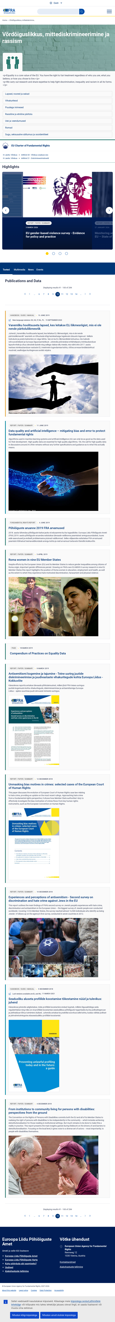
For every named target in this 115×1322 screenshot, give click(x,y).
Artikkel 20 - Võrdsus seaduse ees (34, 155)
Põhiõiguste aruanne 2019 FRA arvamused (36, 528)
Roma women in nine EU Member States (35, 559)
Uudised (9, 1267)
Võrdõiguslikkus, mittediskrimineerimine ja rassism (28, 20)
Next (109, 210)
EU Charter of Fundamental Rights (30, 145)
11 (62, 294)
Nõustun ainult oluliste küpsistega (59, 1315)
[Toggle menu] (109, 11)
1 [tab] (47, 253)
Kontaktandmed (68, 1262)
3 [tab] (60, 253)
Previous (5, 210)
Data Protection (46, 1290)
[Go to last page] (90, 294)
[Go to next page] (85, 294)
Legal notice (23, 1290)
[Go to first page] (25, 294)
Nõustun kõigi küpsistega (24, 1315)
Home (4, 20)
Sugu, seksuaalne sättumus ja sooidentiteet (26, 134)
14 (76, 294)
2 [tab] (53, 253)
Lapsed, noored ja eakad (17, 94)
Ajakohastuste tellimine (17, 1271)
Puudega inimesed (14, 107)
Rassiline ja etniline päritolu (18, 114)
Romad (8, 127)
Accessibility (59, 1290)
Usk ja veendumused (15, 121)
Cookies (34, 1290)
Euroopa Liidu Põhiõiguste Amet (21, 1256)
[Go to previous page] (30, 294)
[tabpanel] (57, 211)
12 (67, 294)
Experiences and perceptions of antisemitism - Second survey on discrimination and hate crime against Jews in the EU (51, 899)
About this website (9, 1290)
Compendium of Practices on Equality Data (38, 653)
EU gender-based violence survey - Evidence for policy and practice (55, 234)
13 (71, 294)
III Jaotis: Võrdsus (10, 155)
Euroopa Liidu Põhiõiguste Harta (21, 1259)
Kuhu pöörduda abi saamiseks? (21, 1263)
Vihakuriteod (11, 100)
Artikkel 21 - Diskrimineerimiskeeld (35, 158)
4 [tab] (66, 253)
